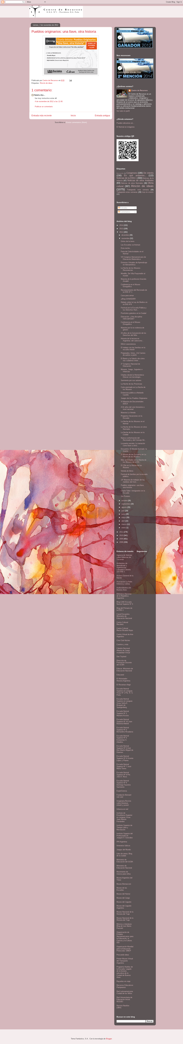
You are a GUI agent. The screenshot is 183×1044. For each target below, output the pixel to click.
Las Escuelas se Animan (130, 245)
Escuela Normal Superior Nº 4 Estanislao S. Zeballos (123, 739)
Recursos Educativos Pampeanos (125, 986)
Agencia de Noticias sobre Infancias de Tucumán (124, 557)
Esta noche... (126, 248)
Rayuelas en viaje (123, 981)
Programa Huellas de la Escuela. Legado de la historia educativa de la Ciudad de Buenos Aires (125, 972)
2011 (121, 532)
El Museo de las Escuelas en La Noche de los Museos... (133, 455)
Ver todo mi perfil (123, 111)
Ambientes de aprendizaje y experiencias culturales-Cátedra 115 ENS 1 (124, 567)
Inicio (73, 115)
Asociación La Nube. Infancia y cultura (125, 583)
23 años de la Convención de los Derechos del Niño (133, 334)
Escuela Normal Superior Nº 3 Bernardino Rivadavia (125, 730)
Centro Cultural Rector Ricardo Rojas (125, 629)
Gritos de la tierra (127, 241)
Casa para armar (127, 295)
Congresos (131, 173)
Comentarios (125, 212)
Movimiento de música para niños (124, 873)
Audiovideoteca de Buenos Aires (124, 589)
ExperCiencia (122, 791)
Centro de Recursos (139, 90)
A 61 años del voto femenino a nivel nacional (132, 408)
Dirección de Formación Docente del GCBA (124, 663)
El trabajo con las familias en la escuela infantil (133, 349)
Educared (120, 675)
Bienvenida (120, 173)
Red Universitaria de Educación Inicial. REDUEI (124, 999)
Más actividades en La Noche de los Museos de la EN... (133, 461)
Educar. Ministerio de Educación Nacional (125, 670)
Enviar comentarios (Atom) (76, 122)
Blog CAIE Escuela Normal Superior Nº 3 (125, 603)
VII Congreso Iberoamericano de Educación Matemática (133, 258)
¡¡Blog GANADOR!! (128, 299)
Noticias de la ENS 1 (127, 178)
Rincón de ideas (46, 83)
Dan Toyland (121, 657)
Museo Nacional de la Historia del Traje (125, 913)
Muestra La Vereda (128, 413)
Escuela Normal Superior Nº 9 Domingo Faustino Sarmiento (124, 784)
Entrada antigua (102, 115)
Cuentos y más (122, 644)
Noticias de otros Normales (132, 183)
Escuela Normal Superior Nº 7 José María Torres (124, 766)
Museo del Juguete (124, 902)
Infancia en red (122, 809)
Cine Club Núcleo (123, 640)
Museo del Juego (123, 898)
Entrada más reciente (41, 115)
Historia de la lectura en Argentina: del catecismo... (132, 340)
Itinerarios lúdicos (123, 846)
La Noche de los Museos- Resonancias (131, 269)
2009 (121, 539)
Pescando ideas (123, 955)
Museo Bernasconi (124, 884)
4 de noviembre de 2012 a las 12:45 (49, 101)
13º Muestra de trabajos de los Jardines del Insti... (133, 481)
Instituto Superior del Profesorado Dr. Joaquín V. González (125, 836)
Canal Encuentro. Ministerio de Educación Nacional (124, 616)
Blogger (109, 1039)
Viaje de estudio (148, 192)
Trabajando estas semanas (127, 192)
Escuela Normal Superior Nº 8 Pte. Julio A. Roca (124, 775)
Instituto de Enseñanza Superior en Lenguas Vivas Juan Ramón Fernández (124, 817)
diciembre (126, 235)
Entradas (123, 208)
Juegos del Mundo (124, 850)
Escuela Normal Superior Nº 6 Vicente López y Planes (125, 758)
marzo (124, 524)
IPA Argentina (122, 842)
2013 (121, 229)
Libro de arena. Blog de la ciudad (124, 855)
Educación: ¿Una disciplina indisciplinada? (131, 318)
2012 (121, 232)
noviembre (126, 238)
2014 (121, 225)
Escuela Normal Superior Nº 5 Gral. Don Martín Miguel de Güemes (125, 749)
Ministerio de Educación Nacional (124, 867)
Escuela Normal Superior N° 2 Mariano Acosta (123, 713)
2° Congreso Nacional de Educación (130, 365)
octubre (125, 501)
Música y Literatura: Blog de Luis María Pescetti (124, 926)
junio (124, 514)
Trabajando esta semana (138, 190)
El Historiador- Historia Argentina (123, 680)
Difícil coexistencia (128, 344)
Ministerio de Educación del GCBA (125, 861)
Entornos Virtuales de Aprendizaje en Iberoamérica (134, 264)
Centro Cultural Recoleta (122, 623)
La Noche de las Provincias (131, 384)
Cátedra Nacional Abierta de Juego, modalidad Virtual (123, 650)
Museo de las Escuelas (122, 889)
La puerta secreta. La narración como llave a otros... (133, 444)
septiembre (126, 504)
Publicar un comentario (44, 107)
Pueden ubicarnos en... (126, 123)
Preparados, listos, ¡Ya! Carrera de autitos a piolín (133, 354)
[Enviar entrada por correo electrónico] (70, 80)
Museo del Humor (123, 894)
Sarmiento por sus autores (131, 380)
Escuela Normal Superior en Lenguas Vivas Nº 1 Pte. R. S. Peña (125, 692)
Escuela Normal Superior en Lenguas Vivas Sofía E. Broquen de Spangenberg (124, 703)
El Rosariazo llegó (124, 685)
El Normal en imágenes (126, 127)
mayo (124, 517)
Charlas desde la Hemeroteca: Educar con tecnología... (132, 376)
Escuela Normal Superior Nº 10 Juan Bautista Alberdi (124, 721)
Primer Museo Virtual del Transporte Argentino (125, 961)
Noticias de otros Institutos (140, 180)
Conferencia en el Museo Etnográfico (130, 285)
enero (124, 528)
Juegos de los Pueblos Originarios (134, 398)
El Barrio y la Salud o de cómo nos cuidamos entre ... (133, 360)
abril (123, 521)
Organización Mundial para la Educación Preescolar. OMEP (125, 949)
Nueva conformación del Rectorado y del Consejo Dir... (133, 439)
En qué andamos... (135, 175)
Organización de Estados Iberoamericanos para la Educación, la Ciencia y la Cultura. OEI (125, 937)
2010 (121, 535)
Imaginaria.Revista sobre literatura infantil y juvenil (124, 803)
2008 (121, 542)
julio (123, 511)
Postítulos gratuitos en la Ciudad (133, 313)
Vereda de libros (127, 471)
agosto (124, 507)
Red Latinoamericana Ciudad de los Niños (125, 992)
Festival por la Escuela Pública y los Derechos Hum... (133, 309)
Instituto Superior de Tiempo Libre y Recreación (124, 827)
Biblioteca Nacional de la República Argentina (124, 596)
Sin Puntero (125, 496)
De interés (148, 173)
